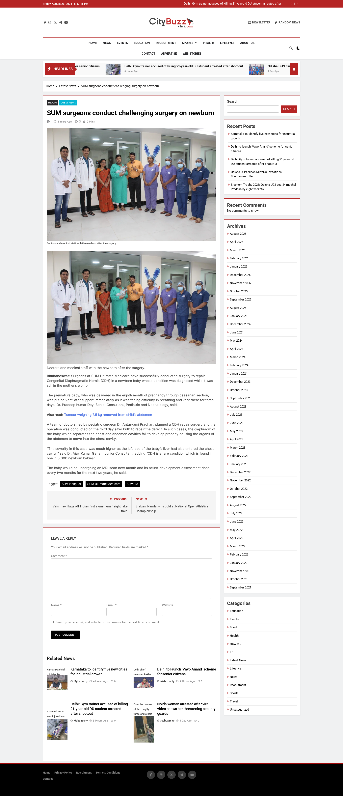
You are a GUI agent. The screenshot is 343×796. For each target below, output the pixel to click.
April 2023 (236, 439)
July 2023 (236, 414)
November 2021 (240, 571)
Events (122, 43)
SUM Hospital (71, 484)
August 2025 (238, 308)
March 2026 (237, 250)
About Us (247, 43)
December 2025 (240, 275)
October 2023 (239, 390)
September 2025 (240, 299)
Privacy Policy (63, 772)
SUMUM (132, 484)
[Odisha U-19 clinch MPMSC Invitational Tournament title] (217, 71)
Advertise (169, 53)
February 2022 (239, 554)
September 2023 (240, 398)
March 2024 (237, 357)
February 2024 (239, 365)
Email (111, 605)
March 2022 (237, 546)
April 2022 (236, 538)
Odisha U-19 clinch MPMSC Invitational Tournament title (268, 66)
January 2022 (238, 563)
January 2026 (238, 266)
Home (93, 43)
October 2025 (239, 291)
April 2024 (236, 349)
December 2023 (240, 382)
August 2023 (238, 406)
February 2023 (239, 456)
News (107, 43)
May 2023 (236, 431)
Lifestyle (227, 43)
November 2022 (240, 480)
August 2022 (238, 505)
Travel (234, 701)
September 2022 (240, 497)
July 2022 (236, 513)
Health (208, 43)
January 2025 (238, 316)
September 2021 (240, 587)
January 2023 (238, 464)
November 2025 (240, 283)
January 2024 (238, 373)
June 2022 (236, 521)
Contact (148, 53)
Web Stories (192, 53)
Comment (59, 556)
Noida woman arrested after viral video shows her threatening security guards (186, 709)
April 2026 (236, 242)
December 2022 (240, 472)
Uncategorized (239, 709)
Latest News (68, 102)
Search (232, 101)
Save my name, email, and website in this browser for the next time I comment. (108, 622)
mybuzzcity (81, 681)
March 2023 (237, 447)
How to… (236, 644)
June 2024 (236, 332)
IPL (232, 652)
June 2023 (236, 423)
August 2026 (238, 234)
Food (233, 627)
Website (167, 605)
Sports (187, 43)
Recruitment (166, 43)
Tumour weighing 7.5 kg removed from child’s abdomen (108, 415)
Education (142, 43)
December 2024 (240, 324)
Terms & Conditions (108, 772)
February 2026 (239, 258)
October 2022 (239, 489)
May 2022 (236, 530)
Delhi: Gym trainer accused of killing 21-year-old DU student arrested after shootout (232, 3)
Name (56, 605)
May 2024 (236, 340)
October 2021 (239, 579)
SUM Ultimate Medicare (103, 484)
